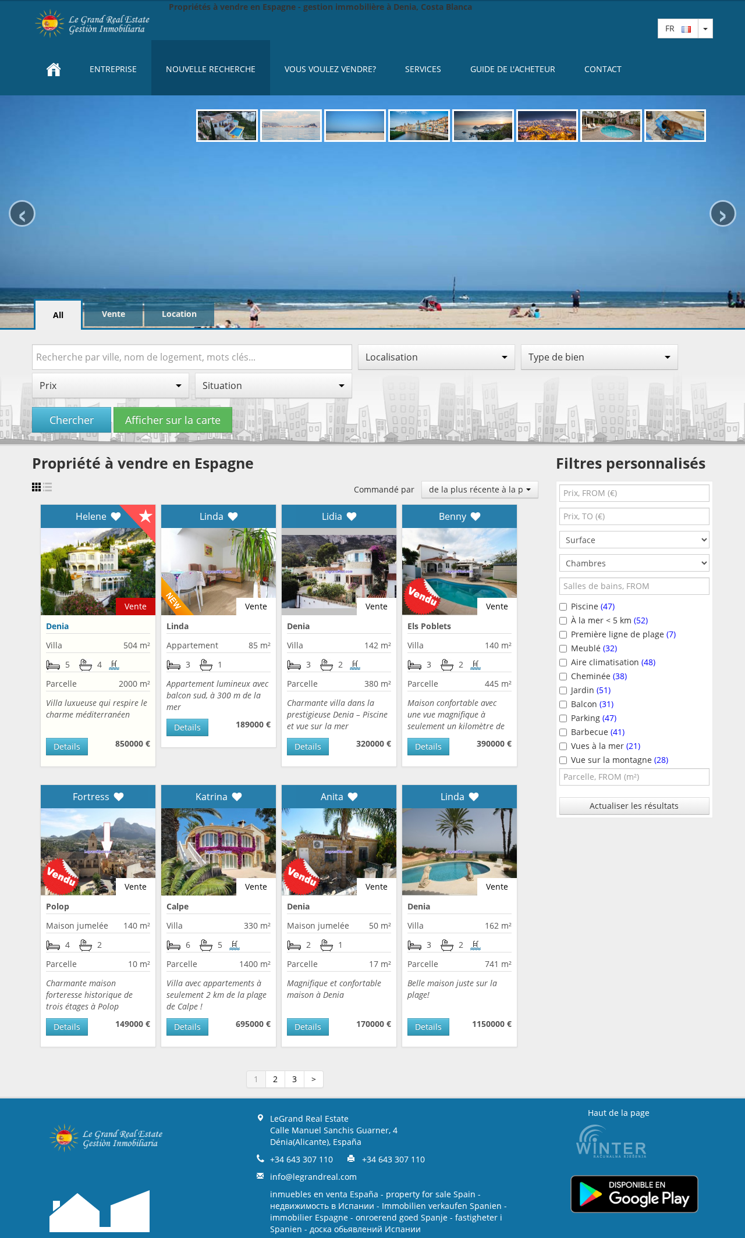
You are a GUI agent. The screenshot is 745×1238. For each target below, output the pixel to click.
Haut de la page (619, 1112)
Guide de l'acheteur (512, 68)
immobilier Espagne (309, 1217)
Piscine (593, 606)
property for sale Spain (431, 1194)
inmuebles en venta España (324, 1194)
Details (67, 746)
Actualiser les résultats (634, 805)
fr (673, 28)
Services (423, 68)
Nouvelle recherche (211, 68)
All (58, 314)
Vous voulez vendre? (330, 68)
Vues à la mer (605, 745)
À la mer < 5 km (609, 620)
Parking (593, 717)
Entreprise (113, 68)
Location (179, 313)
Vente (113, 313)
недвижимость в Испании (322, 1205)
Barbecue (598, 731)
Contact (603, 68)
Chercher (72, 420)
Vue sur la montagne (619, 759)
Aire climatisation (613, 662)
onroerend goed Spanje (402, 1217)
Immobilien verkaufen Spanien (442, 1205)
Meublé (594, 648)
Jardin (591, 689)
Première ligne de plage (623, 634)
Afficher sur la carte (173, 420)
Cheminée (599, 676)
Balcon (592, 703)
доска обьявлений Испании (365, 1229)
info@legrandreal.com (313, 1176)
